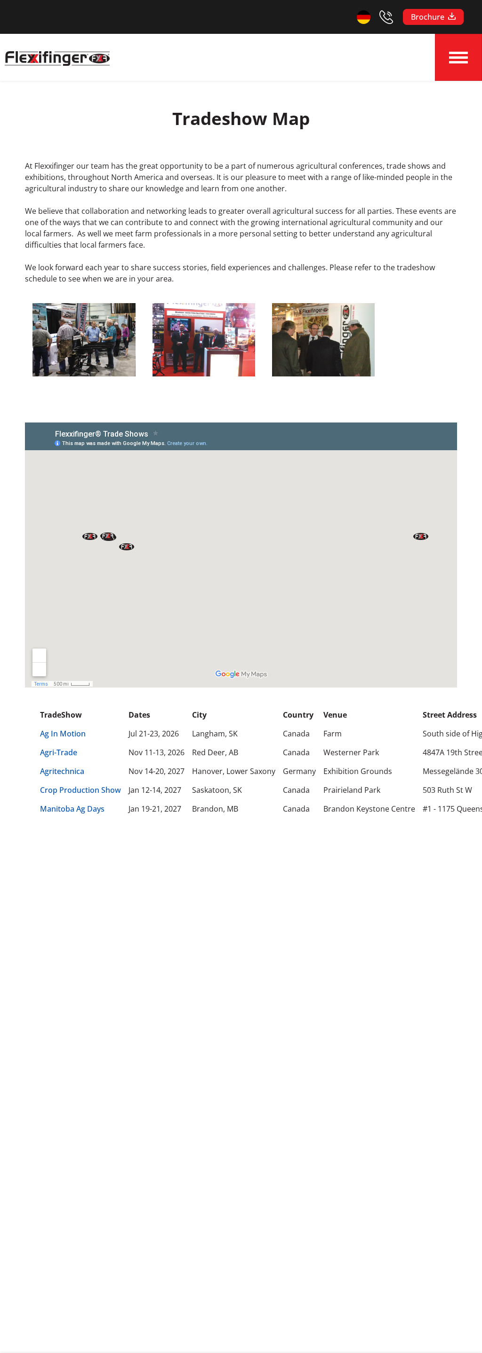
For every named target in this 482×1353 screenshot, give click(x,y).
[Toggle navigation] (458, 57)
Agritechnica (62, 771)
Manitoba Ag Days (72, 809)
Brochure (427, 17)
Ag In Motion (63, 733)
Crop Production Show (80, 790)
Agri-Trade (58, 752)
